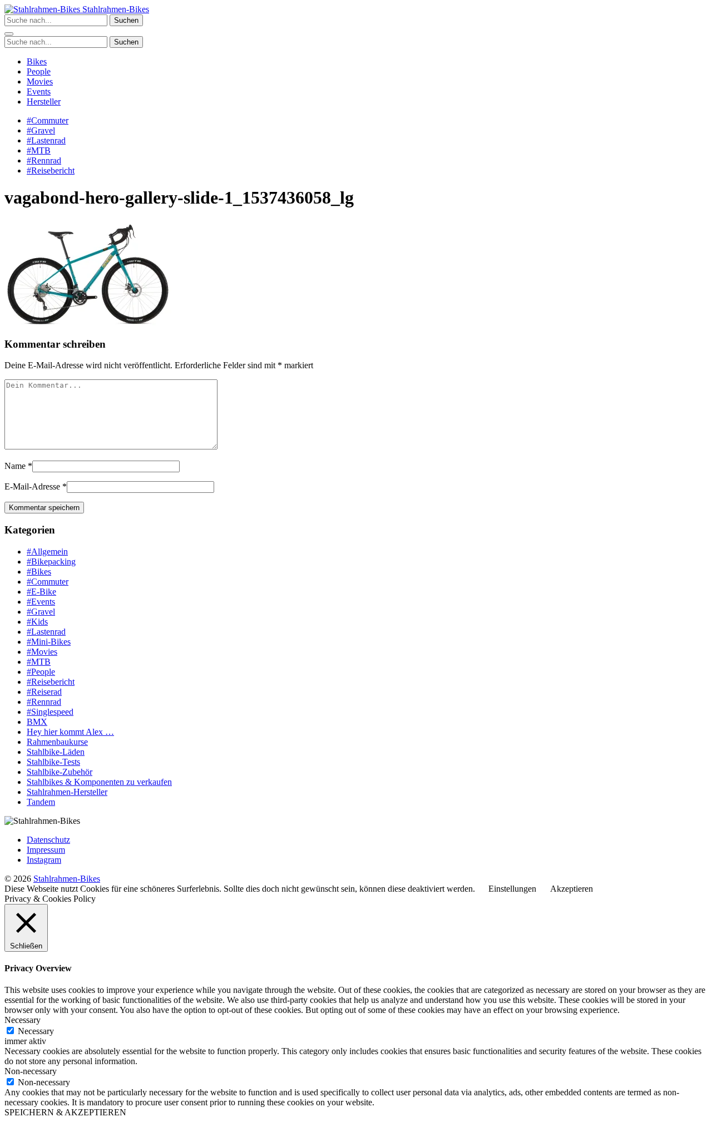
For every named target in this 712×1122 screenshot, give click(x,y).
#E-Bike (41, 591)
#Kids (37, 621)
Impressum (46, 849)
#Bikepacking (51, 561)
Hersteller (44, 101)
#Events (41, 601)
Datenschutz (48, 839)
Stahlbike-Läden (56, 752)
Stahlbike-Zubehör (59, 772)
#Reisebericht (51, 170)
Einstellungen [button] (512, 888)
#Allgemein (47, 551)
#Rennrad (44, 160)
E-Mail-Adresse (32, 486)
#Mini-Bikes (49, 641)
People (39, 71)
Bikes (37, 61)
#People (41, 671)
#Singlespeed (50, 711)
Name (15, 466)
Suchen (126, 20)
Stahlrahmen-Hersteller (67, 792)
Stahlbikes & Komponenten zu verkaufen (99, 782)
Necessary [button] (22, 1020)
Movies (40, 81)
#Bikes (39, 571)
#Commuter (47, 120)
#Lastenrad (46, 140)
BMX (37, 721)
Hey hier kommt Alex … (70, 732)
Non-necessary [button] (30, 1071)
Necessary (36, 1031)
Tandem (41, 802)
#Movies (42, 651)
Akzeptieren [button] (571, 888)
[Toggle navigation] (8, 34)
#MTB (39, 150)
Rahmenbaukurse (57, 742)
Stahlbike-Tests (53, 762)
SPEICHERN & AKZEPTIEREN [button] (65, 1112)
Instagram (44, 859)
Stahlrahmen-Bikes (114, 9)
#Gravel (41, 130)
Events (39, 91)
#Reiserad (44, 691)
